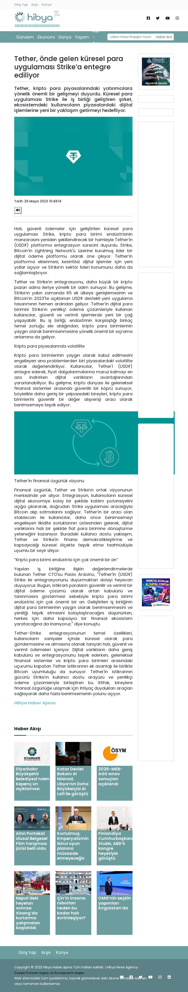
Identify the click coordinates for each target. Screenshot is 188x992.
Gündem (25, 37)
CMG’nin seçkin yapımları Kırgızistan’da (114, 903)
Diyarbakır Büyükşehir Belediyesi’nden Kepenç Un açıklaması (32, 778)
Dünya (64, 37)
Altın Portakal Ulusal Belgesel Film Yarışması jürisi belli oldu (31, 840)
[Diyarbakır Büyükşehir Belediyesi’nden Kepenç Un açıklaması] (32, 753)
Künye (47, 4)
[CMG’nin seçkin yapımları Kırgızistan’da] (115, 882)
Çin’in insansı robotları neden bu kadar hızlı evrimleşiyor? (71, 908)
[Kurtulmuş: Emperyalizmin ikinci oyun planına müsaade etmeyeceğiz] (73, 818)
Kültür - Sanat (99, 37)
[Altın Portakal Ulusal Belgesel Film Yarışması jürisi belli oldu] (32, 818)
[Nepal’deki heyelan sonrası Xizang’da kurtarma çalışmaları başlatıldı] (32, 882)
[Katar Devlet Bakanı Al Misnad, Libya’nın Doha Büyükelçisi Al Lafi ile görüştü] (73, 753)
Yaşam (82, 37)
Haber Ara (164, 37)
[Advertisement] (156, 194)
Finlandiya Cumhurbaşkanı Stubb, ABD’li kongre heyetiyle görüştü (115, 845)
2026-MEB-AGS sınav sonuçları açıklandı (110, 776)
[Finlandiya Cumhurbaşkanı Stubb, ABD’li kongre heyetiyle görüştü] (115, 818)
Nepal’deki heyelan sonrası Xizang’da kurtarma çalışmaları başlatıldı (28, 913)
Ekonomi (46, 37)
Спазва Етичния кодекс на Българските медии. (49, 972)
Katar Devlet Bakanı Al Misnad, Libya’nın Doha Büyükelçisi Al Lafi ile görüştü (72, 781)
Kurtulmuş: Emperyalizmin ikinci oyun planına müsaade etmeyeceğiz (73, 845)
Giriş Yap (21, 4)
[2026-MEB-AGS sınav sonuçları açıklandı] (115, 753)
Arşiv (35, 4)
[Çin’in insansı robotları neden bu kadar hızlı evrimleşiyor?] (73, 882)
